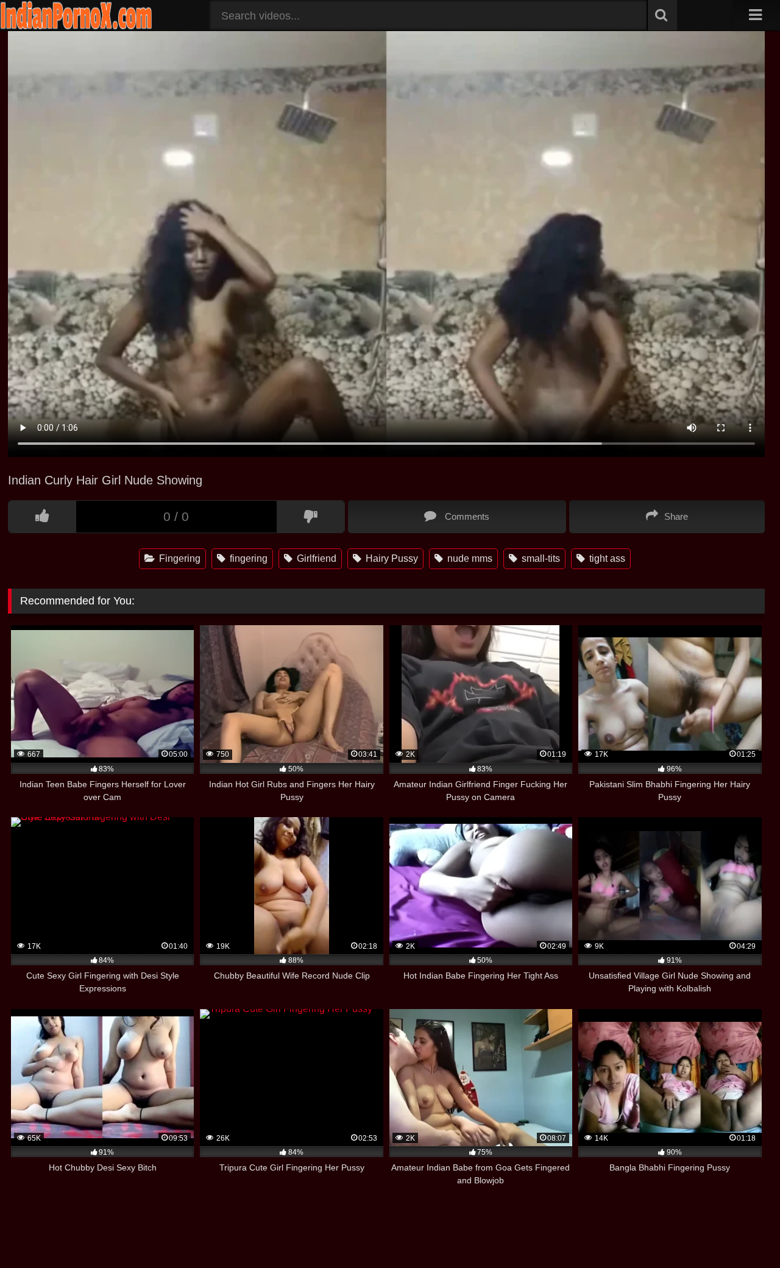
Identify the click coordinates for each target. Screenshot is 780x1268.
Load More (386, 1216)
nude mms (468, 558)
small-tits (539, 558)
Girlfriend (315, 558)
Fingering (178, 558)
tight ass (606, 558)
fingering (247, 558)
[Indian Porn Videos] (76, 27)
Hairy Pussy (390, 558)
